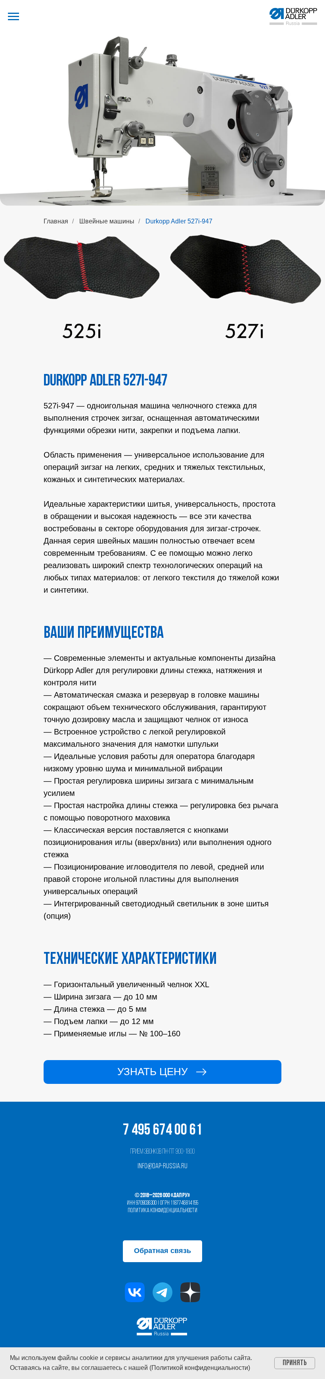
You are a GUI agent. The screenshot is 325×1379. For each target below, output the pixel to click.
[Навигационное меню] (13, 17)
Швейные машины (106, 221)
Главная (56, 221)
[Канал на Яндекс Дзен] (190, 1292)
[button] (162, 1072)
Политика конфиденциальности (162, 1210)
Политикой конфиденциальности (199, 1367)
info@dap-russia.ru (162, 1166)
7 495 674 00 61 (162, 1131)
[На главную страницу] (293, 16)
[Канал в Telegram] (162, 1292)
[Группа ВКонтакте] (135, 1292)
